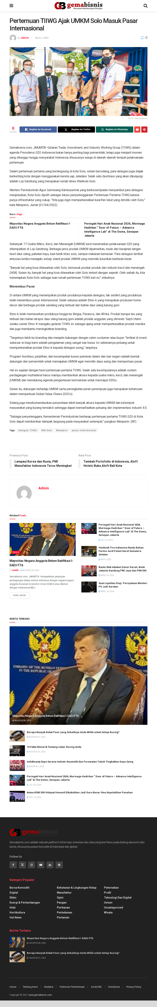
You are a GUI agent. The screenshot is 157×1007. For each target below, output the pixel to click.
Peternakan (111, 887)
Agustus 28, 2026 (30, 570)
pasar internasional (84, 430)
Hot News (16, 917)
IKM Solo (46, 430)
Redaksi (48, 986)
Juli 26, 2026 (106, 540)
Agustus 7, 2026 (36, 766)
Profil (107, 892)
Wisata (108, 912)
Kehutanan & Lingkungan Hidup (76, 887)
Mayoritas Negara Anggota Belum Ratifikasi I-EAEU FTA (45, 715)
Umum (108, 902)
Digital (14, 892)
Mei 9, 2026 (105, 559)
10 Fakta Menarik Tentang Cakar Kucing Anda (54, 746)
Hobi (13, 907)
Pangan (62, 902)
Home (13, 986)
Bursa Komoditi (19, 887)
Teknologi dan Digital (118, 897)
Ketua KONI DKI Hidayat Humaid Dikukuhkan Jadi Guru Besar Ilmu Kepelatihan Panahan (80, 792)
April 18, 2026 (107, 591)
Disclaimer (114, 986)
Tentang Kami (30, 986)
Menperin (62, 430)
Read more (19, 595)
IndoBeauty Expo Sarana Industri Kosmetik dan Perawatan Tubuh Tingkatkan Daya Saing (80, 761)
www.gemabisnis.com (40, 995)
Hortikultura (17, 912)
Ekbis (16, 552)
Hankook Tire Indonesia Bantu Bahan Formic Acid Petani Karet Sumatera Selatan (121, 551)
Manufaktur (64, 892)
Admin (25, 37)
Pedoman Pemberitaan (72, 986)
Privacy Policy (133, 986)
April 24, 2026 (107, 575)
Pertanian (63, 917)
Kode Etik (96, 986)
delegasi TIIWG (27, 430)
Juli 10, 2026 (35, 797)
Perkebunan (64, 912)
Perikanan (63, 907)
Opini (60, 897)
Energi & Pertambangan (25, 902)
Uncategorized (113, 907)
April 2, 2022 (42, 37)
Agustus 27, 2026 (37, 737)
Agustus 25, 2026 (37, 752)
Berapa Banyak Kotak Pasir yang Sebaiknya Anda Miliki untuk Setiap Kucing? (73, 732)
